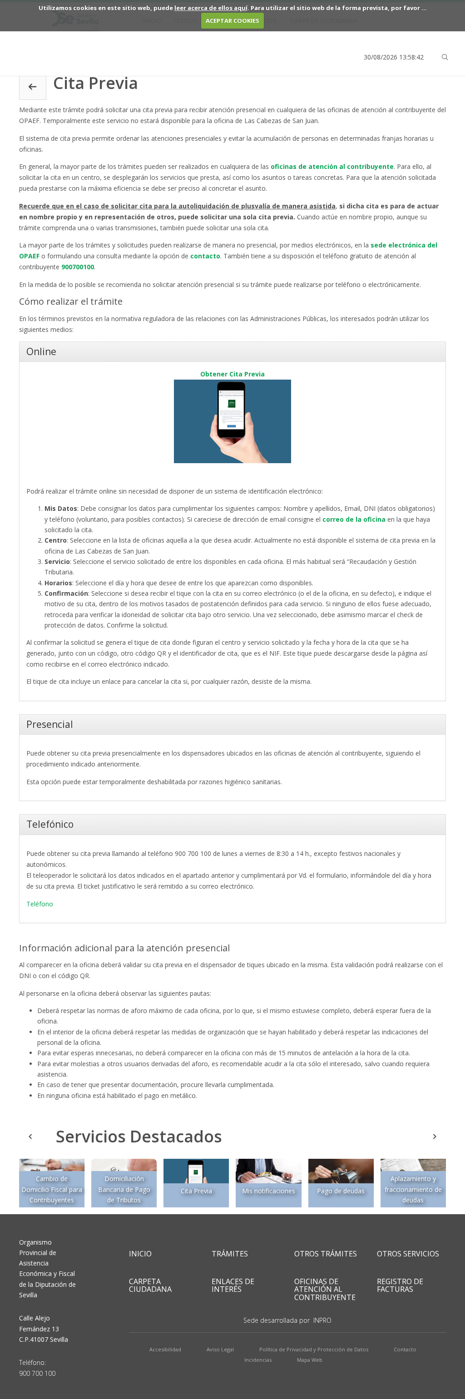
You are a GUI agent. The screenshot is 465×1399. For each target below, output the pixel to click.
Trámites (230, 1254)
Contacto (405, 1349)
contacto (205, 256)
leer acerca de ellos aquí (210, 8)
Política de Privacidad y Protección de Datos (313, 1349)
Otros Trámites (325, 1254)
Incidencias (258, 1359)
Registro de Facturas (400, 1285)
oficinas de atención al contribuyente (332, 166)
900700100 (77, 266)
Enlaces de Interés (233, 1285)
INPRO (322, 1320)
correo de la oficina (354, 519)
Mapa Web (309, 1359)
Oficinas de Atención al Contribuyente (325, 1289)
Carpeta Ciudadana (150, 1285)
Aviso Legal (220, 1349)
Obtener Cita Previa (232, 374)
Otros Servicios (408, 1254)
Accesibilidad (165, 1349)
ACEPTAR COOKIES (232, 20)
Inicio (140, 1254)
